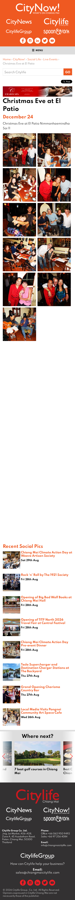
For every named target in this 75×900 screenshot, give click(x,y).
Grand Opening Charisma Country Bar (40, 688)
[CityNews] (19, 22)
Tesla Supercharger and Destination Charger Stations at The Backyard (45, 667)
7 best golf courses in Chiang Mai (37, 760)
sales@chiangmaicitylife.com (37, 870)
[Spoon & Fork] (56, 31)
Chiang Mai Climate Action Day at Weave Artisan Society (46, 554)
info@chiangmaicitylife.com (56, 845)
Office (55, 833)
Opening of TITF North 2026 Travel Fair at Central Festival (43, 621)
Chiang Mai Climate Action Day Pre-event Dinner (44, 643)
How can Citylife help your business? (37, 864)
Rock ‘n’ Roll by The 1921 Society (44, 575)
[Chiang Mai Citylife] (56, 22)
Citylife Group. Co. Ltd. (25, 889)
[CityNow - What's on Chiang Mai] (56, 810)
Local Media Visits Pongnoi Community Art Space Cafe (41, 711)
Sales (54, 836)
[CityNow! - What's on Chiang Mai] (37, 9)
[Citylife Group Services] (19, 31)
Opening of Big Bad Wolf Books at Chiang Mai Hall (46, 598)
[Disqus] (37, 399)
